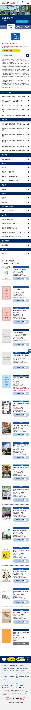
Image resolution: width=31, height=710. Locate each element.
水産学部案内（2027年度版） (21, 612)
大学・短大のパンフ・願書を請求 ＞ (8, 666)
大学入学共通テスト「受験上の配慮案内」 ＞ (22, 677)
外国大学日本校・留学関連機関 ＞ (8, 670)
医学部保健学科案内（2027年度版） (21, 489)
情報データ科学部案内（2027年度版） (21, 550)
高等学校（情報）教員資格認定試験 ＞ (22, 682)
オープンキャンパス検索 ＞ (21, 665)
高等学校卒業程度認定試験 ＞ (7, 680)
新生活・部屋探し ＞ (6, 673)
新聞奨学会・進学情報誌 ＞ (21, 670)
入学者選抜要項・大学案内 (20, 310)
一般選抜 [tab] (15, 37)
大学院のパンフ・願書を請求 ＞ (22, 668)
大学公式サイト (22, 21)
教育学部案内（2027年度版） (21, 425)
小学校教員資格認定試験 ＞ (7, 682)
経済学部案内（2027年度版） (21, 445)
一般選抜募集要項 (18, 332)
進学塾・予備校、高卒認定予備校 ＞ (22, 673)
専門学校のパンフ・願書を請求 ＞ (8, 668)
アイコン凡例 (5, 263)
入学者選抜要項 (17, 289)
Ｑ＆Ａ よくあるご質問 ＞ (21, 685)
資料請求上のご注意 (14, 263)
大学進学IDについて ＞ (6, 687)
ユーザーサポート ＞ (20, 687)
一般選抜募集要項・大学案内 (21, 355)
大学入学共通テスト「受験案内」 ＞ (8, 677)
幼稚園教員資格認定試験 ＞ (21, 680)
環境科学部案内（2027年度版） (20, 592)
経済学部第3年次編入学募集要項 (21, 378)
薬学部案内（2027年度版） (20, 530)
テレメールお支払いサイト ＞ (7, 685)
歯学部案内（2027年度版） (20, 510)
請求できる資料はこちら (10, 50)
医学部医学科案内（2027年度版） (21, 468)
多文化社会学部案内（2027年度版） (21, 404)
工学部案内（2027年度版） (20, 571)
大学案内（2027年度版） (20, 269)
